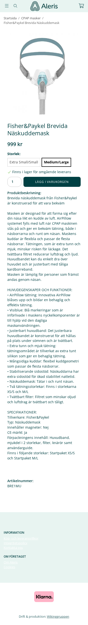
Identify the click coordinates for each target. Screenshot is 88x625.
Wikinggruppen (58, 616)
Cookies (9, 567)
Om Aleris (11, 562)
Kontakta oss (13, 547)
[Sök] (15, 6)
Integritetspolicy (15, 543)
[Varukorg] (81, 5)
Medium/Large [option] (56, 162)
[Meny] (6, 5)
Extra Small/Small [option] (24, 162)
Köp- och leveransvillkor (21, 538)
